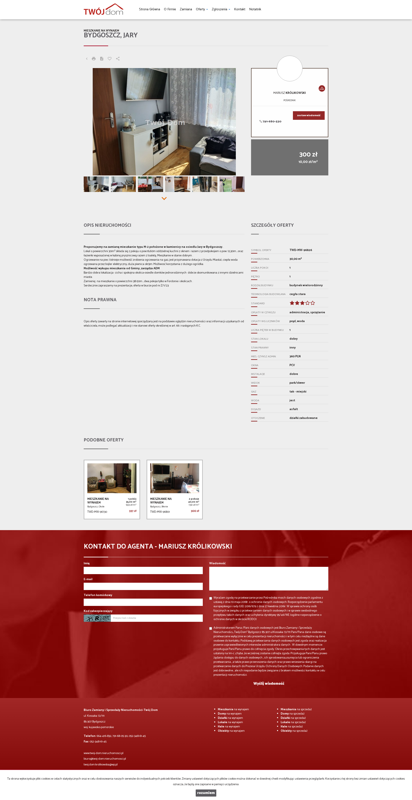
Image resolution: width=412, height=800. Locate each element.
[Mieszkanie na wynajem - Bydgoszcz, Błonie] (174, 489)
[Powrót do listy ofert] (87, 59)
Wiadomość (217, 563)
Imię (86, 563)
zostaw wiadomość (308, 115)
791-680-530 (272, 121)
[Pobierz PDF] (102, 59)
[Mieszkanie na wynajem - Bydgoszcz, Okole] (111, 489)
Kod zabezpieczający (98, 611)
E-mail (88, 579)
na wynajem (233, 709)
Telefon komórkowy (98, 595)
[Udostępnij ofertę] (118, 59)
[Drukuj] (93, 59)
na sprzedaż (296, 709)
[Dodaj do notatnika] (109, 59)
